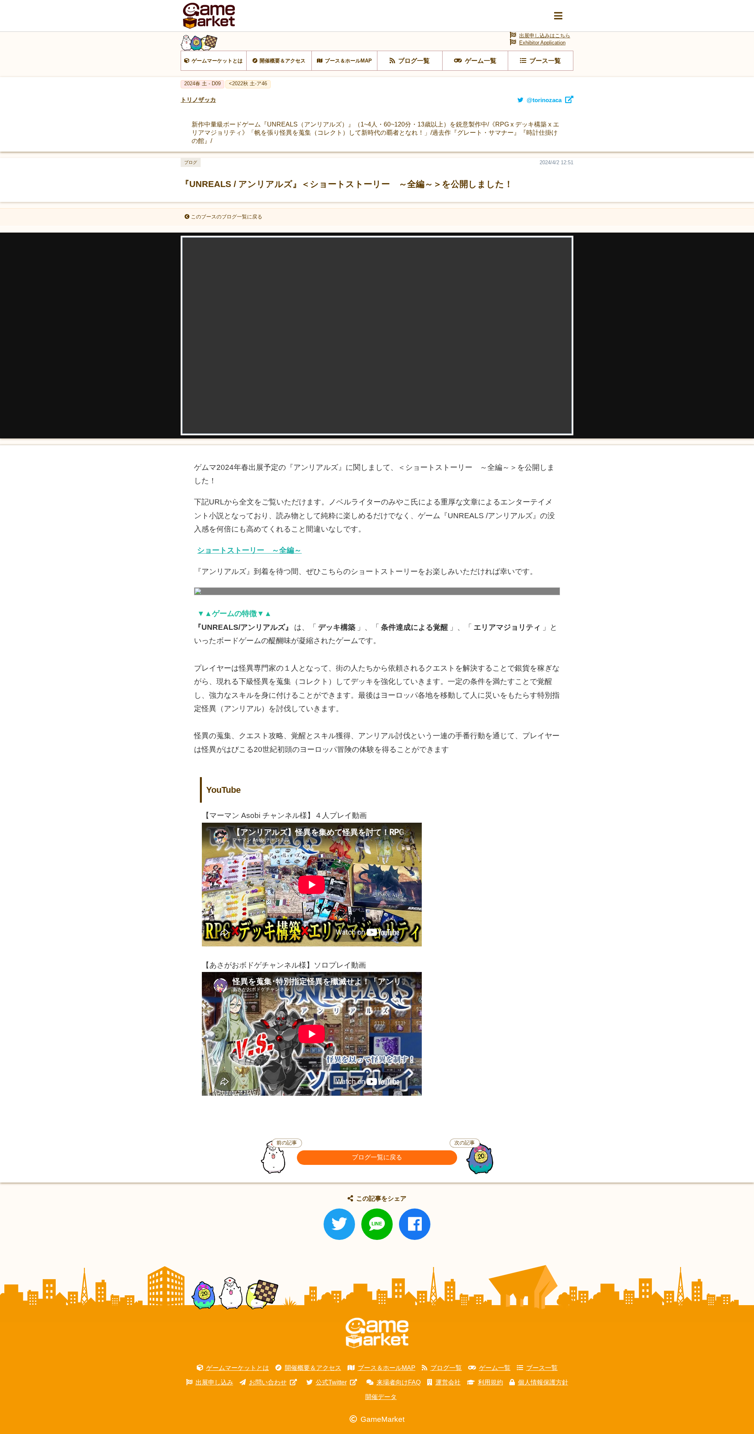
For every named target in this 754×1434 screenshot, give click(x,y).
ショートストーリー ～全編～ (249, 550)
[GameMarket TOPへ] (377, 1333)
